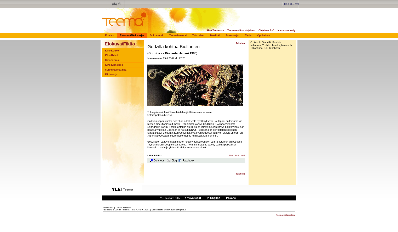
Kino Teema (112, 60)
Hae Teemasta (215, 30)
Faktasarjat (232, 35)
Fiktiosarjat (111, 74)
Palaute (231, 197)
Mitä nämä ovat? (237, 155)
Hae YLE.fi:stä (292, 3)
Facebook (188, 160)
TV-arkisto (198, 35)
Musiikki (215, 35)
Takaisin (240, 43)
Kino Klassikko (114, 64)
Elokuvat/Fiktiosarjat (132, 35)
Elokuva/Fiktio (120, 43)
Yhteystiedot (193, 197)
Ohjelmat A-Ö (266, 30)
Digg (174, 160)
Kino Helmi (111, 55)
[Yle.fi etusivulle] (116, 4)
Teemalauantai (178, 35)
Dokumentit (157, 35)
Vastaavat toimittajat (285, 215)
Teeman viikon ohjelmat (241, 30)
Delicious (159, 160)
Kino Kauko (112, 50)
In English (213, 197)
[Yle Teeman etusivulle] (120, 17)
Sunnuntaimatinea (115, 69)
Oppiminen (263, 35)
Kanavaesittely (286, 30)
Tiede (248, 35)
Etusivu (109, 35)
